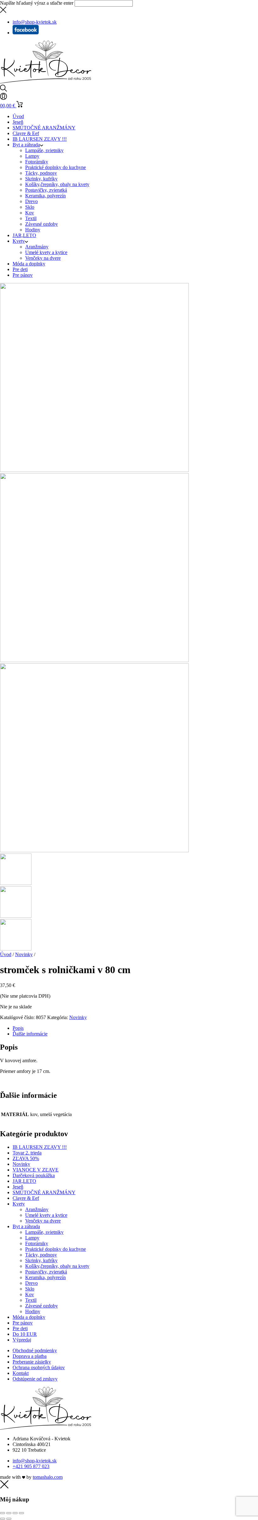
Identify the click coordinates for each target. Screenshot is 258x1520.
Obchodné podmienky (35, 1350)
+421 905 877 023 (31, 1466)
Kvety (19, 241)
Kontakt (21, 1373)
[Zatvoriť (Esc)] (21, 1513)
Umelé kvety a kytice (46, 252)
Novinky (24, 954)
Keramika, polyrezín (45, 195)
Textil (30, 218)
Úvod (18, 116)
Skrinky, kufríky (41, 178)
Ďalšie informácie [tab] (30, 1033)
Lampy (32, 156)
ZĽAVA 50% (26, 1158)
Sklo (29, 207)
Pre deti (20, 269)
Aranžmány (36, 246)
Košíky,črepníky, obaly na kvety (57, 184)
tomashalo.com (48, 1477)
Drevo (31, 201)
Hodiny (32, 229)
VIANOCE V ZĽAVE (36, 1169)
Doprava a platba (30, 1356)
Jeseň (18, 122)
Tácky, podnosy (41, 173)
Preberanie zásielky (32, 1361)
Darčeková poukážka (34, 1175)
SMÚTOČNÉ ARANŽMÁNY (44, 127)
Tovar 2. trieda (27, 1152)
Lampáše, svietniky (44, 150)
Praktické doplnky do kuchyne (55, 167)
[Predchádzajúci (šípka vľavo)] (2, 1519)
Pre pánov (23, 275)
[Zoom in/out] (2, 1513)
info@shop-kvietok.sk (35, 1460)
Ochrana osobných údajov (39, 1367)
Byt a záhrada (26, 144)
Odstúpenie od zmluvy (35, 1378)
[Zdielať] (15, 1513)
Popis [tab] (18, 1028)
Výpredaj (22, 1339)
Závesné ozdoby (41, 224)
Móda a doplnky (29, 263)
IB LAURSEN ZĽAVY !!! (40, 139)
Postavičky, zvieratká (46, 190)
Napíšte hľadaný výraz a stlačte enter (36, 3)
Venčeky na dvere (43, 258)
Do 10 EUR (25, 1334)
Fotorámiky (36, 161)
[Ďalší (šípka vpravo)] (8, 1519)
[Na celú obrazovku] (8, 1513)
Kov (29, 212)
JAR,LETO (24, 235)
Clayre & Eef (26, 133)
